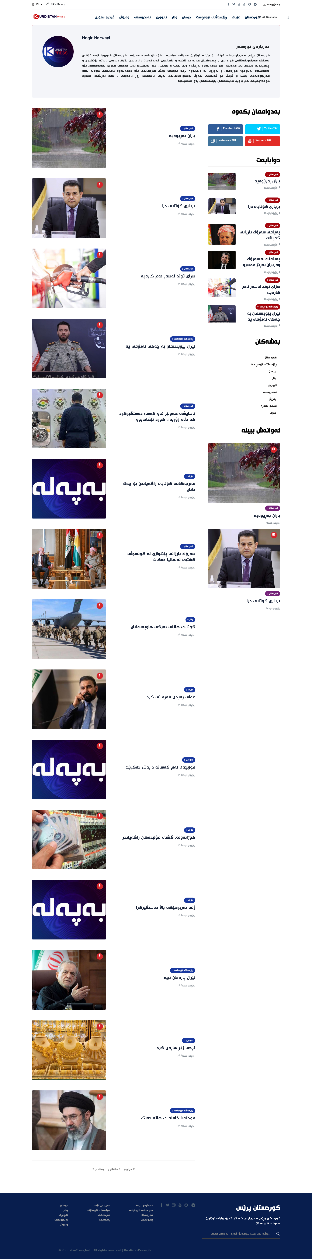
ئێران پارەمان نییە (179, 978)
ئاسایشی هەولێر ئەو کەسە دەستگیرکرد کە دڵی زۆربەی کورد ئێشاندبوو (157, 416)
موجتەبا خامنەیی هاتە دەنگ (168, 1118)
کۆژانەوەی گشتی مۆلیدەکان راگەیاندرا (158, 837)
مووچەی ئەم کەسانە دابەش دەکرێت (160, 767)
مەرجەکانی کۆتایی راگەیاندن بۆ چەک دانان (159, 486)
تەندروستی (142, 17)
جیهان (186, 17)
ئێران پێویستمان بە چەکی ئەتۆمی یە (160, 346)
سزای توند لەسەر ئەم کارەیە (168, 276)
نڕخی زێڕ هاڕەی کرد (176, 1048)
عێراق (236, 17)
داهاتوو (113, 1169)
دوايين (128, 1169)
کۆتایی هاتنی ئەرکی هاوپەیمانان (163, 627)
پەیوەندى (104, 1220)
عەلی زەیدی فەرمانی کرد (170, 697)
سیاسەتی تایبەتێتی (98, 1210)
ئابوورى (161, 17)
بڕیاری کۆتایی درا (178, 206)
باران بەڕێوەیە (182, 136)
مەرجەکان (104, 1215)
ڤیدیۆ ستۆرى (104, 17)
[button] (37, 5)
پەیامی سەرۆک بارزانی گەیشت (260, 235)
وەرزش (124, 17)
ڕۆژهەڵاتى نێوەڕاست (211, 17)
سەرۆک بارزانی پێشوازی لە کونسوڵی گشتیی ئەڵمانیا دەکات (161, 557)
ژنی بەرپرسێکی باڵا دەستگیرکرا (165, 907)
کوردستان (252, 17)
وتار (174, 17)
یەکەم (99, 1169)
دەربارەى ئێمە (102, 1205)
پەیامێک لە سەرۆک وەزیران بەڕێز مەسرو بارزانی (261, 265)
